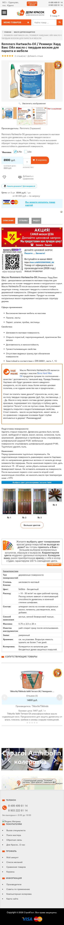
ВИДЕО (36, 221)
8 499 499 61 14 (56, 2)
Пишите (28, 253)
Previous (4, 697)
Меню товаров (12, 22)
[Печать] (61, 211)
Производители (13, 884)
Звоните (40, 253)
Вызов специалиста (15, 830)
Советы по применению (18, 889)
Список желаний (14, 862)
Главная (7, 32)
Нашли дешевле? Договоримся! (21, 186)
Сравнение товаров (16, 866)
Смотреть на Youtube (32, 760)
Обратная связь (14, 839)
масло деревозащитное (24, 32)
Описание (8, 221)
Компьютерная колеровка (19, 893)
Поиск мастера (13, 835)
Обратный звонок (32, 4)
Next (60, 697)
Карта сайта (12, 898)
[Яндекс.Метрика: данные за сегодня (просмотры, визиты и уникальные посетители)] (11, 821)
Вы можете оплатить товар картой (40, 203)
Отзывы (23, 221)
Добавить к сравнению (28, 177)
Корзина (10, 871)
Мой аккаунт (12, 857)
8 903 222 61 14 (56, 5)
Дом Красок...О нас (15, 844)
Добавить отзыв (35, 55)
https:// (39, 262)
